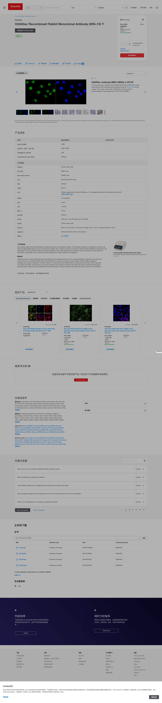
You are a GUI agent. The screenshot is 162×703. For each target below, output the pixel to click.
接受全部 (154, 697)
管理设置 (5, 697)
